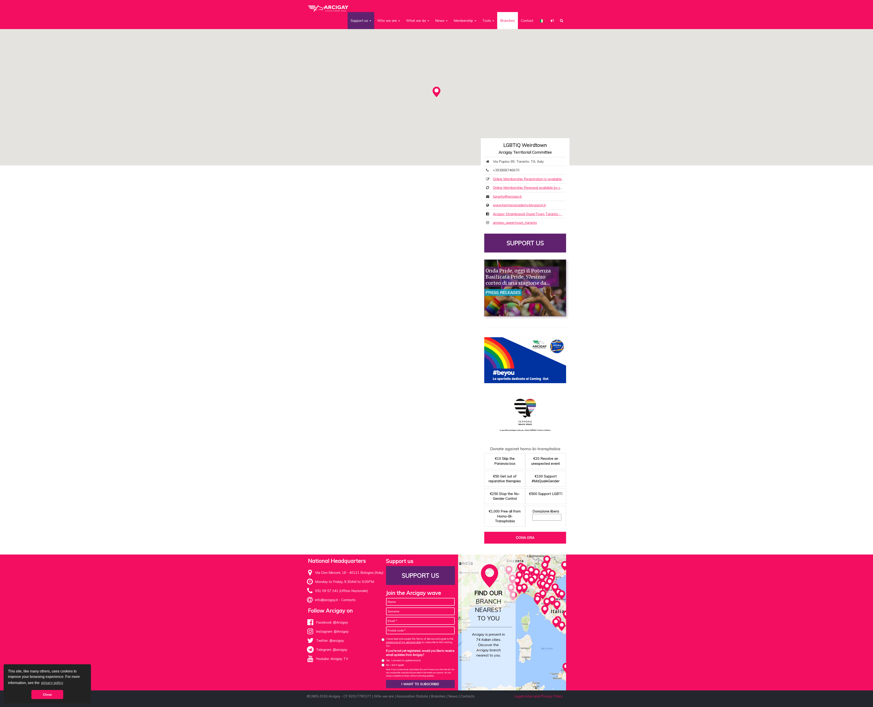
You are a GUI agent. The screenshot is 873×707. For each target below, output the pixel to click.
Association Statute (412, 696)
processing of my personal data (403, 642)
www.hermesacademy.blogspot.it (519, 205)
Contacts (348, 600)
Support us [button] (360, 20)
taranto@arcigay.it (507, 196)
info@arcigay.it (326, 600)
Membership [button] (464, 20)
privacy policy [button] (52, 683)
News (453, 696)
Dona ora (525, 537)
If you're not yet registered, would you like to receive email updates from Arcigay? (420, 653)
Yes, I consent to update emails (403, 660)
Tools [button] (487, 20)
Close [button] (47, 694)
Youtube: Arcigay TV (332, 659)
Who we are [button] (387, 20)
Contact (527, 20)
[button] (552, 20)
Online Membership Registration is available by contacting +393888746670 (552, 179)
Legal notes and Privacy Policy (538, 696)
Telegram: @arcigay (331, 649)
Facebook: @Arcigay (332, 622)
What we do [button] (416, 20)
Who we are (384, 696)
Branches (507, 20)
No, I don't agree (395, 665)
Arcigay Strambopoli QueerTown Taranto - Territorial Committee (544, 214)
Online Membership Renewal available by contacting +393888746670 (547, 187)
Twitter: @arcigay (330, 640)
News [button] (440, 20)
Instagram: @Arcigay (332, 631)
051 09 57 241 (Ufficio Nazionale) (341, 591)
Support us (525, 243)
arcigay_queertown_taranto (515, 222)
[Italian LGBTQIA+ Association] (328, 6)
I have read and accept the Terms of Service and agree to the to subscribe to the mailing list (419, 642)
